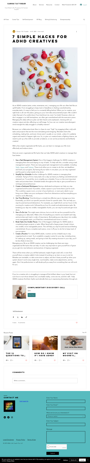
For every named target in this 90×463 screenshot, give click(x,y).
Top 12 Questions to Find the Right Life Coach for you (16, 354)
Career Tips (15, 19)
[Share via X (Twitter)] (17, 317)
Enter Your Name (51, 398)
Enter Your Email (51, 405)
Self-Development (27, 19)
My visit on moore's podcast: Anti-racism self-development (73, 354)
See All (84, 332)
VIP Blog (38, 19)
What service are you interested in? (57, 412)
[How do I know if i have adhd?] (45, 343)
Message (49, 429)
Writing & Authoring (51, 19)
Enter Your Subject (52, 421)
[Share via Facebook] (13, 317)
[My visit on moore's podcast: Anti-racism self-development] (73, 343)
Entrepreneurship (65, 19)
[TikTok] (8, 417)
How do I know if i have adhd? (44, 354)
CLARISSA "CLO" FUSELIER (16, 4)
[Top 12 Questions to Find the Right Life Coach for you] (16, 343)
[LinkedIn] (5, 417)
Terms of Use (31, 440)
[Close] (88, 460)
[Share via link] (26, 317)
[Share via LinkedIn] (22, 317)
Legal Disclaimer (8, 440)
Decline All (73, 460)
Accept (82, 460)
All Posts (6, 19)
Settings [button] (65, 460)
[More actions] (76, 31)
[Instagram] (12, 417)
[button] (49, 5)
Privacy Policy (20, 440)
